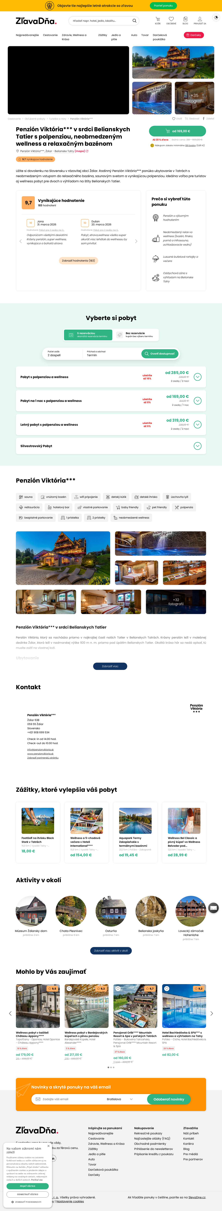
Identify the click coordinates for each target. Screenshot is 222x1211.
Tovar (145, 35)
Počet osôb (53, 351)
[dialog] (27, 1175)
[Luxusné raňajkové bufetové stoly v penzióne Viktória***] (184, 573)
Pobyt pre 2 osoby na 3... (105, 230)
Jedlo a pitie (116, 37)
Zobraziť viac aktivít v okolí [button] (111, 951)
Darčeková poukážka (160, 37)
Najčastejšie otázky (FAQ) (152, 1139)
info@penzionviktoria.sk (40, 749)
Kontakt (188, 1139)
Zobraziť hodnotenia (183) (78, 261)
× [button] (48, 1146)
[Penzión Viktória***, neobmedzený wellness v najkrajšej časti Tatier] (152, 98)
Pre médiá (190, 1154)
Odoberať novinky (169, 1099)
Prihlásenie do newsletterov (153, 1149)
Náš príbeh (191, 1133)
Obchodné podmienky (150, 1144)
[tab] (88, 335)
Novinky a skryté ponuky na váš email (71, 1087)
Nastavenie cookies (70, 1201)
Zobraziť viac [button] (110, 666)
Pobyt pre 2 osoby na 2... (51, 230)
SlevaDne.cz (197, 1197)
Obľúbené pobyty (35, 118)
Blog (186, 1149)
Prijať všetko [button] (27, 1186)
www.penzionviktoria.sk (40, 753)
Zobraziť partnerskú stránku (43, 757)
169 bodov (190, 145)
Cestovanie (50, 35)
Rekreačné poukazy (148, 1133)
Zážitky (102, 35)
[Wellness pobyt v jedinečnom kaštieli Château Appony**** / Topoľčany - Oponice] (38, 1023)
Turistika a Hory (57, 118)
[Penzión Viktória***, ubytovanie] (136, 573)
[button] (21, 234)
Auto (134, 35)
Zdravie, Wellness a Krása (74, 37)
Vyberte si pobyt (111, 318)
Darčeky (195, 35)
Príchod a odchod (96, 351)
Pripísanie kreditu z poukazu (153, 1154)
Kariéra (188, 1144)
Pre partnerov (193, 1159)
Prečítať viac (37, 1179)
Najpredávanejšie (27, 35)
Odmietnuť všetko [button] (27, 1194)
